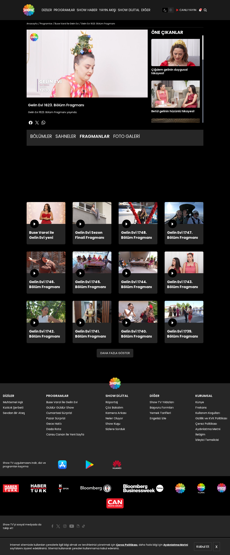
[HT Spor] (63, 488)
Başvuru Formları (162, 407)
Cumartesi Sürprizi (59, 413)
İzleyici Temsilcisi (207, 440)
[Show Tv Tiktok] (83, 526)
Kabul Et (202, 546)
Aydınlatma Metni (175, 545)
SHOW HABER (87, 10)
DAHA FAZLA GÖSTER (115, 353)
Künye (199, 402)
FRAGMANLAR (95, 136)
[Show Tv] (28, 10)
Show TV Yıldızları (162, 402)
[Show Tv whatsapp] (43, 122)
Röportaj (111, 402)
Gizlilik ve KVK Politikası (211, 418)
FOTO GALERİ (126, 136)
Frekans (201, 407)
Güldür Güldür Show (60, 407)
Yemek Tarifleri (160, 413)
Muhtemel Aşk (13, 402)
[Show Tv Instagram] (64, 526)
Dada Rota (53, 429)
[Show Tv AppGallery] (117, 464)
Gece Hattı (54, 424)
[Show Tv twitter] (37, 122)
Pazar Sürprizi (55, 418)
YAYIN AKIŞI (107, 10)
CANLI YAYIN (188, 10)
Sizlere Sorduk (115, 429)
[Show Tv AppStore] (62, 464)
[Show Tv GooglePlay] (89, 464)
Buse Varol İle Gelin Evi (61, 402)
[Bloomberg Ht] (96, 488)
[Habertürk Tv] (39, 488)
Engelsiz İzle (158, 418)
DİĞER (145, 10)
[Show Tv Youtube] (71, 526)
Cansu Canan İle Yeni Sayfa (65, 434)
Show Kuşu (112, 424)
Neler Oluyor (114, 418)
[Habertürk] (11, 488)
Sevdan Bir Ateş (14, 413)
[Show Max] (222, 488)
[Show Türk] (201, 488)
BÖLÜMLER (41, 136)
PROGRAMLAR (64, 10)
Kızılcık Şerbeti (13, 407)
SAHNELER (66, 136)
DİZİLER (47, 10)
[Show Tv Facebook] (52, 526)
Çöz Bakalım (114, 407)
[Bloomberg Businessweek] (143, 488)
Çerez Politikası (126, 545)
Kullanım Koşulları (207, 413)
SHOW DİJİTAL (128, 10)
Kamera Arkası (115, 413)
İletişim (200, 434)
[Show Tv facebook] (30, 122)
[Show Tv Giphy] (78, 526)
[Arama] (205, 10)
